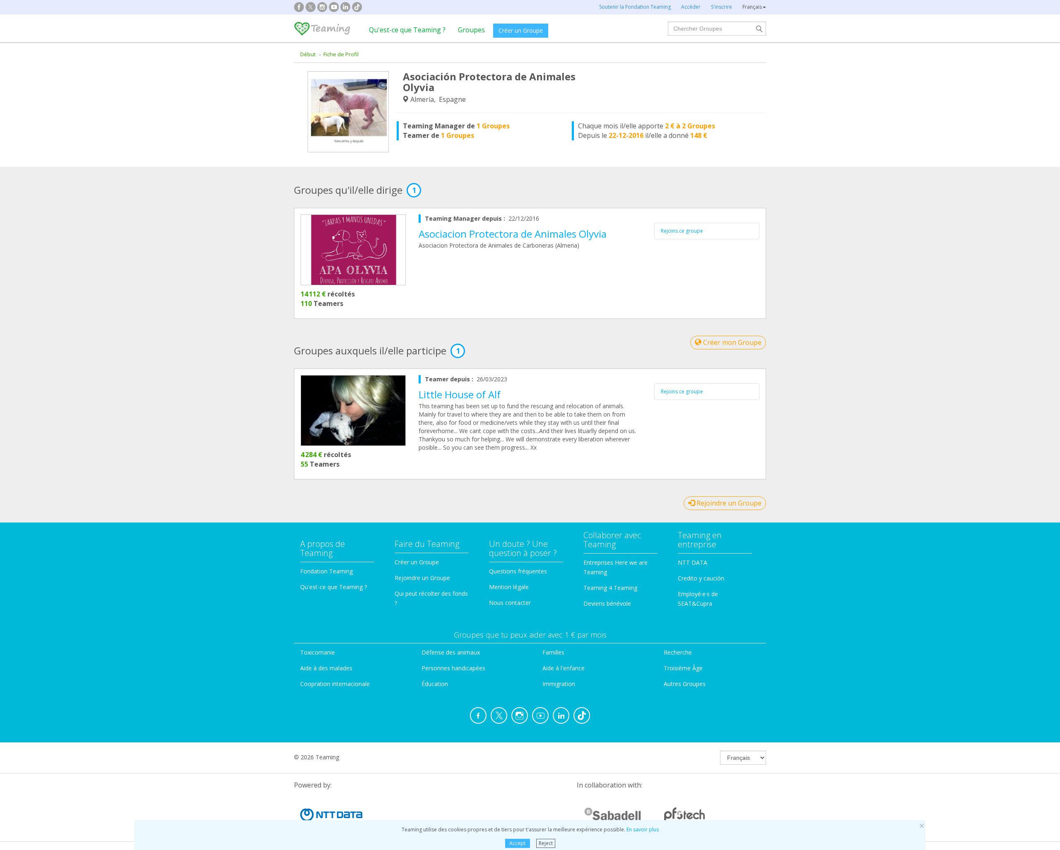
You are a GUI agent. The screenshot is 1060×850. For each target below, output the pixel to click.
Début (308, 54)
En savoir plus (642, 829)
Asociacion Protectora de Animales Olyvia (513, 234)
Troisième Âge (683, 668)
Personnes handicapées (453, 668)
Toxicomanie (317, 652)
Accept (517, 843)
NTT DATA (692, 562)
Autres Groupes (685, 684)
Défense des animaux (451, 652)
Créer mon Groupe (731, 342)
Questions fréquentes (518, 571)
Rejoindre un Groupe (728, 503)
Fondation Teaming (326, 571)
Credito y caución (701, 578)
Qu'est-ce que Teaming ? (407, 29)
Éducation (435, 684)
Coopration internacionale (335, 684)
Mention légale (509, 587)
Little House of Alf (460, 394)
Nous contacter (510, 603)
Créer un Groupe (521, 30)
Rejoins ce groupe (682, 230)
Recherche (678, 652)
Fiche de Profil (341, 54)
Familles (553, 652)
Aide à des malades (326, 668)
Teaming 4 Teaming (610, 588)
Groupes (471, 29)
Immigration (558, 684)
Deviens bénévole (607, 603)
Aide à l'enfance (563, 668)
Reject (546, 843)
